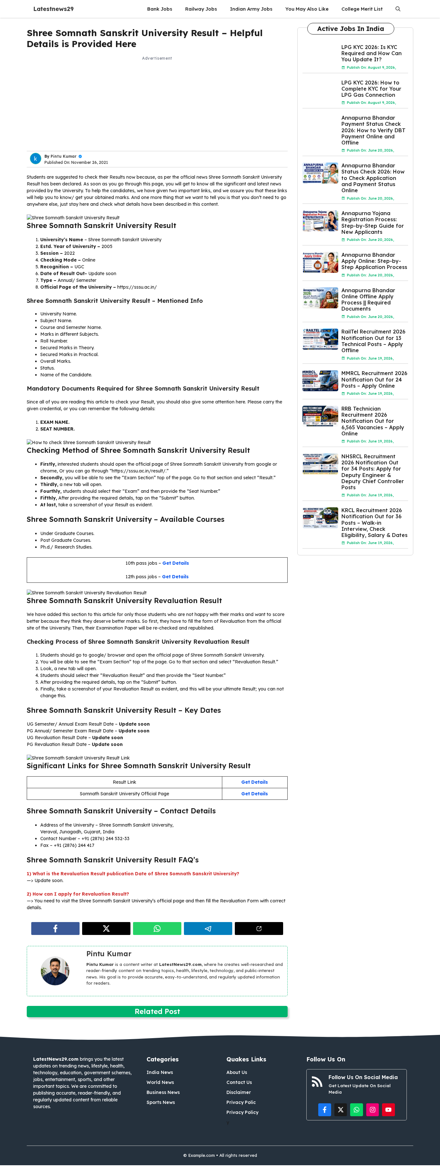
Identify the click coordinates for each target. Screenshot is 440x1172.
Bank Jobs (159, 9)
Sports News (161, 1102)
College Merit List (362, 9)
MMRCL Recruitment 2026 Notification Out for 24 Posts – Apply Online (374, 379)
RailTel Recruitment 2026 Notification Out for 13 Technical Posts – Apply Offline (373, 340)
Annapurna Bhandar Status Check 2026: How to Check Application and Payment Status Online (373, 178)
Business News (163, 1092)
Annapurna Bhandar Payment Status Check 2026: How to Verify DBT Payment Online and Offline (373, 130)
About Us (236, 1072)
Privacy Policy (242, 1112)
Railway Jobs (201, 9)
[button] (398, 9)
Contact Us (239, 1082)
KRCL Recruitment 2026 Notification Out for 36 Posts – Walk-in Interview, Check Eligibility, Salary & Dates (374, 522)
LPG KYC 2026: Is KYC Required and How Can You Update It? (371, 53)
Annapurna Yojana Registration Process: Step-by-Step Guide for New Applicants (372, 222)
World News (160, 1082)
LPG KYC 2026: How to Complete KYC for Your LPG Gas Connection (371, 88)
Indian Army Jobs (251, 9)
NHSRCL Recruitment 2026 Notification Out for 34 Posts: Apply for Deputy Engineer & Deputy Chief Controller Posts (372, 472)
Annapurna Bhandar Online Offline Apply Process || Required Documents (368, 299)
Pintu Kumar (63, 156)
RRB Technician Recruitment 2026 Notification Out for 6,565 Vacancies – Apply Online (372, 421)
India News (160, 1072)
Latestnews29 (53, 9)
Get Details (175, 563)
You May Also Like (307, 9)
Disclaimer (238, 1092)
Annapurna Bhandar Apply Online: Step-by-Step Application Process (374, 261)
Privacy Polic (241, 1102)
